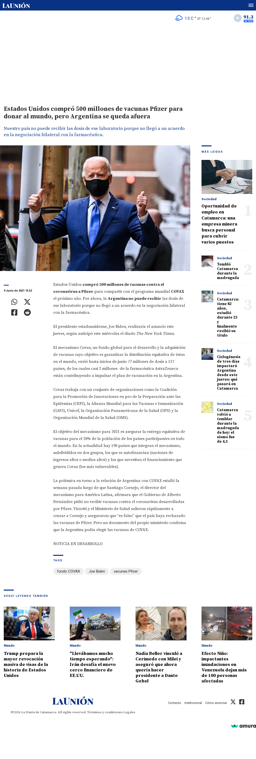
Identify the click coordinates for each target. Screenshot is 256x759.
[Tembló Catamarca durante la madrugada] (208, 262)
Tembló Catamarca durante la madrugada (228, 271)
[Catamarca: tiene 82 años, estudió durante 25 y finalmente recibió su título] (208, 297)
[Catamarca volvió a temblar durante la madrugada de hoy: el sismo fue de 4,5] (208, 407)
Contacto (174, 703)
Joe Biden (97, 571)
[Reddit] (27, 312)
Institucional (193, 703)
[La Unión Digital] (16, 5)
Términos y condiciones (105, 712)
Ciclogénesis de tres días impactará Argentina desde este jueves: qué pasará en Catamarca (228, 373)
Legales (129, 712)
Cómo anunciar (216, 703)
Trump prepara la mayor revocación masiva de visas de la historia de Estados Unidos (26, 664)
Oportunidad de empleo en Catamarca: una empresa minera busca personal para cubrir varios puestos (219, 224)
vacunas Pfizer (126, 571)
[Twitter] (27, 302)
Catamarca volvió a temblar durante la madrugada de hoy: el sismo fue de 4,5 (228, 426)
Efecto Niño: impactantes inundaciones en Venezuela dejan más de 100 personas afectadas (224, 667)
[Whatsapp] (14, 302)
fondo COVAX (68, 571)
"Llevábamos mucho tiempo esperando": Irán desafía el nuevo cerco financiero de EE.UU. (93, 664)
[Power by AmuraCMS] (243, 725)
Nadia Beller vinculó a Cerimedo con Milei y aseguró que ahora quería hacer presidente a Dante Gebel (159, 667)
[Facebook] (14, 312)
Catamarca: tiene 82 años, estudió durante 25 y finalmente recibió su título (228, 317)
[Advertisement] (128, 63)
